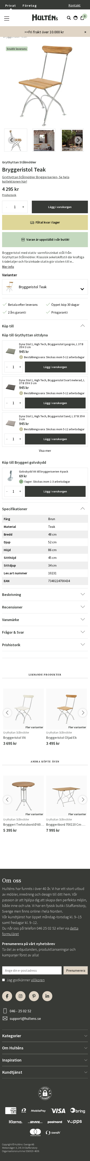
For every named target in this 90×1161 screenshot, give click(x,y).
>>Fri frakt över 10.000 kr (44, 32)
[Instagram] (20, 996)
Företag (30, 5)
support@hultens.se (25, 1018)
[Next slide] (78, 140)
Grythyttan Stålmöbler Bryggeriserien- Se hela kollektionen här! (35, 179)
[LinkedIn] (47, 996)
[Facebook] (7, 996)
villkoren (38, 980)
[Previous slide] (11, 140)
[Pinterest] (34, 996)
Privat (10, 5)
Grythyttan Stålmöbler (19, 162)
